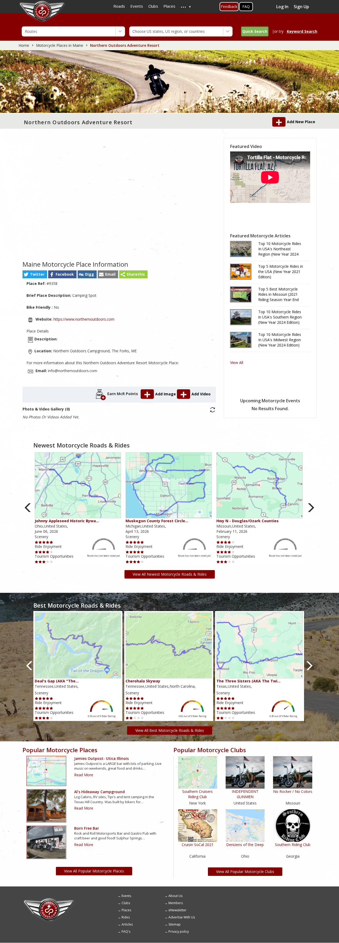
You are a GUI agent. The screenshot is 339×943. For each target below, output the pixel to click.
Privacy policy (178, 931)
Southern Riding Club (292, 844)
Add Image (166, 393)
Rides (126, 917)
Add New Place (301, 121)
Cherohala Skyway (143, 680)
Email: (41, 370)
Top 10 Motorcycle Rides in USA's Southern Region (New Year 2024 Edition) (280, 317)
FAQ (246, 6)
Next (311, 507)
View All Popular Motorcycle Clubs (245, 871)
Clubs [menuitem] (153, 6)
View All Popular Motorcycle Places (94, 870)
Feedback (229, 6)
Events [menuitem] (136, 6)
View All (236, 362)
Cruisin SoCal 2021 (197, 844)
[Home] (49, 899)
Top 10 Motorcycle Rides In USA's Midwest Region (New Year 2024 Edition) (279, 340)
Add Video (201, 393)
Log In (282, 7)
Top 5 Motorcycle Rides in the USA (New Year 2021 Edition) (280, 271)
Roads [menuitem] (119, 6)
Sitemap (174, 924)
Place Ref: (36, 283)
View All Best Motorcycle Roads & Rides (169, 730)
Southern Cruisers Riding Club (197, 794)
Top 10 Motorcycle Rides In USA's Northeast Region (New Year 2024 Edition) (279, 249)
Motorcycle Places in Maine (59, 45)
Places (126, 910)
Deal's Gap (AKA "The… (57, 680)
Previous (28, 507)
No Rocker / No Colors (292, 791)
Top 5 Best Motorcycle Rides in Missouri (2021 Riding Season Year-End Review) (278, 294)
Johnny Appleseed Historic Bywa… (67, 520)
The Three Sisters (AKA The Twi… (248, 680)
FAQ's (126, 931)
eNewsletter (177, 910)
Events (126, 896)
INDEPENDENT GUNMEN (245, 794)
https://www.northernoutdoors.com (83, 319)
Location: (43, 350)
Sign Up (301, 7)
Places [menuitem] (169, 6)
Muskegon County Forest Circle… (157, 520)
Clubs (126, 903)
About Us (175, 896)
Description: (45, 338)
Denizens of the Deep (245, 844)
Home (24, 45)
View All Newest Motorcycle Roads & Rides (170, 574)
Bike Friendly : (39, 307)
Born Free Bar (86, 828)
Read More (83, 774)
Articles (127, 924)
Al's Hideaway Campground (99, 791)
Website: (43, 319)
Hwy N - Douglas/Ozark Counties (247, 520)
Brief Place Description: (48, 295)
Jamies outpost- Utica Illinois (101, 758)
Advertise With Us (181, 917)
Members (175, 903)
